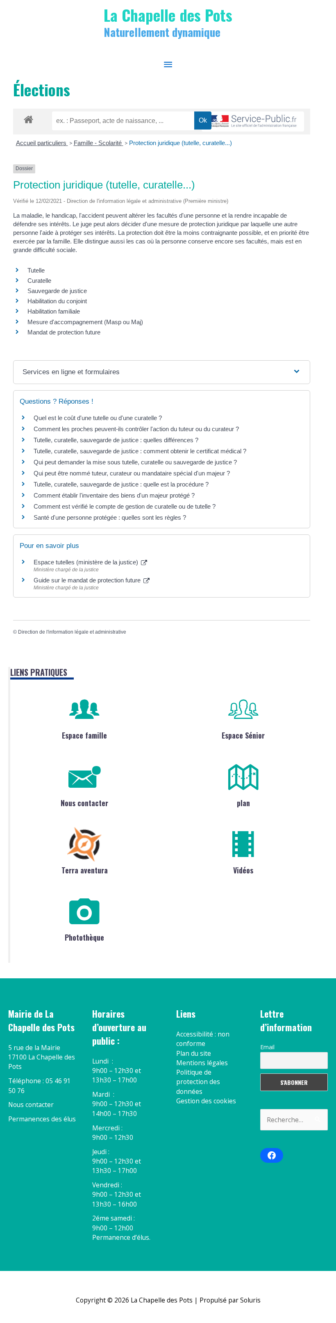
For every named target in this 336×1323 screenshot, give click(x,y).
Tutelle (36, 270)
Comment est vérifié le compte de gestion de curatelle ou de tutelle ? (125, 506)
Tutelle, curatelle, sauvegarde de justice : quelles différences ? (116, 439)
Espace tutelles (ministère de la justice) (87, 562)
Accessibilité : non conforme (202, 1039)
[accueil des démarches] (28, 118)
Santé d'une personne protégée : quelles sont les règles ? (110, 517)
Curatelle (39, 280)
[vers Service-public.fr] (253, 121)
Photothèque (84, 937)
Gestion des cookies (206, 1100)
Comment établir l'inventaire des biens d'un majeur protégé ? (114, 495)
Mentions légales (202, 1062)
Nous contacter (84, 803)
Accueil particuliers (42, 142)
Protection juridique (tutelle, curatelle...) (180, 142)
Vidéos (243, 870)
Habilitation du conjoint (57, 301)
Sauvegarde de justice (57, 290)
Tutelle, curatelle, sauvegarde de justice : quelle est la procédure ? (121, 484)
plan (243, 803)
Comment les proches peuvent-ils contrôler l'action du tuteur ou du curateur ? (136, 428)
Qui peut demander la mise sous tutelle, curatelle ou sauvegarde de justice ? (135, 462)
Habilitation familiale (53, 311)
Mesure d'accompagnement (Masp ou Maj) (85, 321)
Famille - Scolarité (98, 142)
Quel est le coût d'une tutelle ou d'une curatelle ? (98, 417)
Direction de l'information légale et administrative (72, 632)
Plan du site (193, 1053)
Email (267, 1047)
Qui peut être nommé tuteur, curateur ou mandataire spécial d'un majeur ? (132, 473)
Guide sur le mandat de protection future (88, 580)
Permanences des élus (42, 1118)
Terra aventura (84, 870)
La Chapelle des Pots (168, 14)
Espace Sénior (243, 735)
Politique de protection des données (198, 1082)
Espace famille (84, 735)
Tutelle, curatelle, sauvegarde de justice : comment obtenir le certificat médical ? (140, 451)
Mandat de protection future (63, 332)
